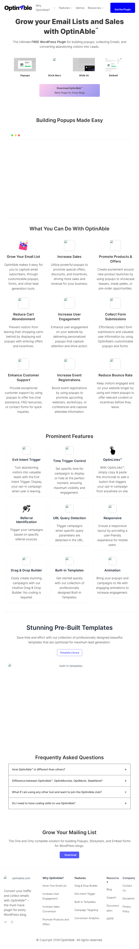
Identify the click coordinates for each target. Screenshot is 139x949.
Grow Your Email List (54, 885)
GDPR (110, 918)
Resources (94, 7)
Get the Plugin (123, 9)
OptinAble (67, 940)
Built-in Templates (85, 901)
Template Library (69, 652)
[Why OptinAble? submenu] (54, 8)
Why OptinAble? (43, 8)
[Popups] (25, 64)
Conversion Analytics (87, 918)
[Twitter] (5, 922)
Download (70, 854)
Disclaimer (129, 898)
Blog (109, 889)
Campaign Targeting (86, 910)
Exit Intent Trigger (85, 893)
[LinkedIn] (12, 922)
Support (111, 897)
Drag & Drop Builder (86, 885)
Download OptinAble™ (69, 90)
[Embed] (113, 64)
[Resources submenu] (103, 8)
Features (64, 7)
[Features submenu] (71, 8)
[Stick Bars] (54, 64)
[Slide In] (84, 64)
